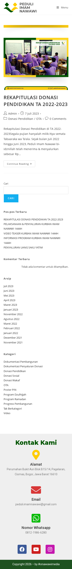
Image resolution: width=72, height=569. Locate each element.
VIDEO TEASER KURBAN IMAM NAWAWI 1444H (31, 233)
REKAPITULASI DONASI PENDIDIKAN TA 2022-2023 (36, 100)
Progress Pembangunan (18, 404)
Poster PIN (10, 389)
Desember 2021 (13, 337)
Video (7, 413)
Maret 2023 (10, 305)
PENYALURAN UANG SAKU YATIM (23, 247)
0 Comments (58, 119)
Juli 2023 (8, 286)
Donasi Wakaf (12, 380)
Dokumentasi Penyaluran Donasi (23, 366)
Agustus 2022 (11, 319)
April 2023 (9, 300)
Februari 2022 (12, 328)
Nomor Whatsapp (36, 528)
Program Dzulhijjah (15, 394)
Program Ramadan (15, 399)
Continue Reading (21, 162)
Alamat (36, 464)
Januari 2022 (11, 333)
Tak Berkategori (13, 408)
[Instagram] (50, 549)
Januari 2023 (11, 309)
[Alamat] (36, 455)
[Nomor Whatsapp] (36, 518)
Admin (12, 113)
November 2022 (13, 314)
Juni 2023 (9, 291)
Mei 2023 (9, 295)
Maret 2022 (10, 323)
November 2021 (13, 342)
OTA (39, 119)
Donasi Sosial (11, 375)
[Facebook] (22, 549)
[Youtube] (36, 549)
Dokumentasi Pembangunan (21, 361)
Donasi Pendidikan (20, 119)
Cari (6, 183)
